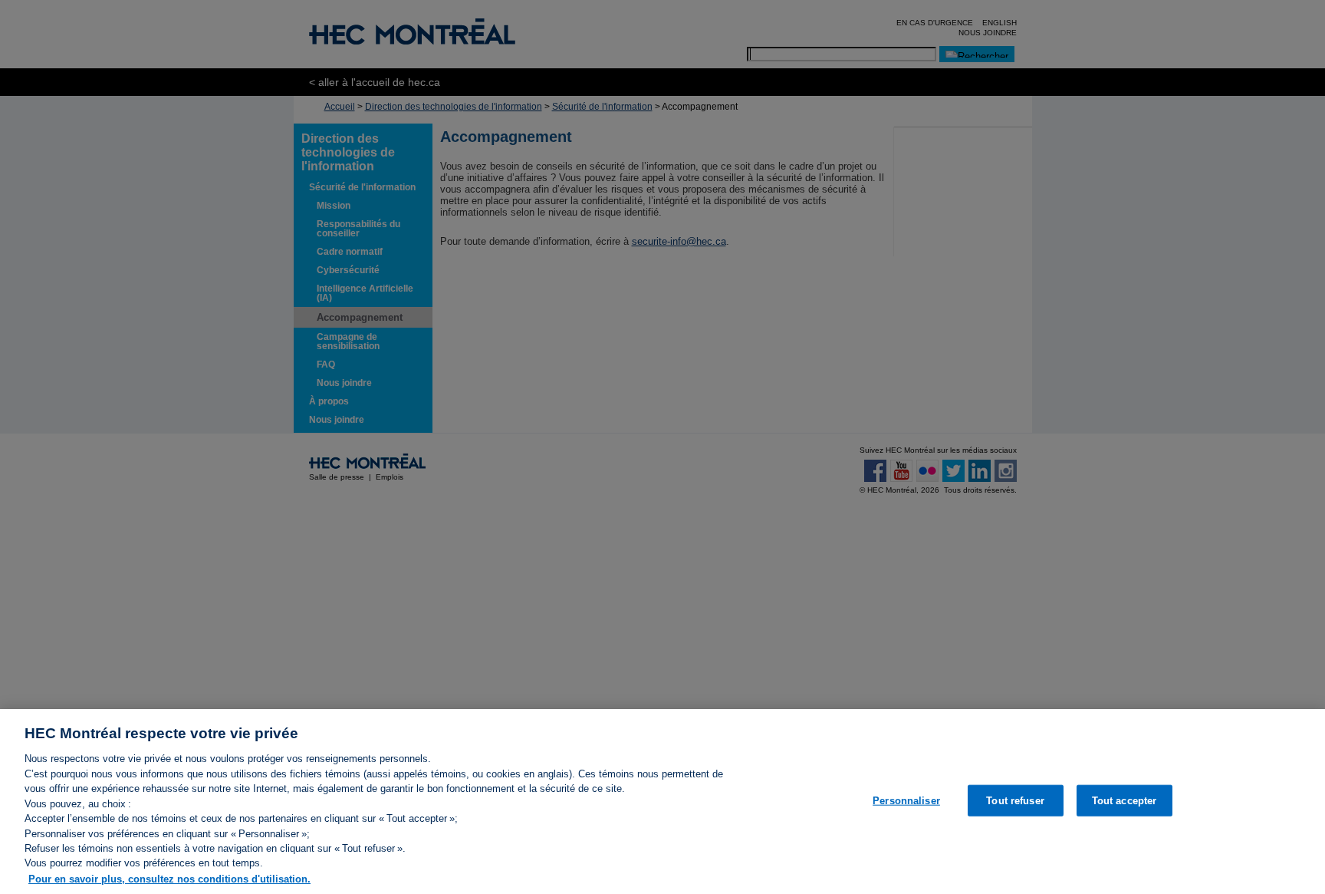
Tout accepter (1124, 800)
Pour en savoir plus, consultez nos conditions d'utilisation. (169, 878)
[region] (662, 801)
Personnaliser (906, 800)
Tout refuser (1015, 800)
